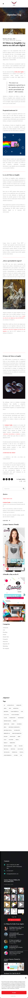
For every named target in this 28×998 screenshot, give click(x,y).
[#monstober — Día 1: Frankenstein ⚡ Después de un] (7, 904)
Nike (15, 745)
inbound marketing (17, 733)
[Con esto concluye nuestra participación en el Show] (7, 898)
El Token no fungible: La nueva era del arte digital (14, 44)
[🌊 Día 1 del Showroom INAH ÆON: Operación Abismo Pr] (21, 891)
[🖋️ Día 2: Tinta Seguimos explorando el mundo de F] (14, 911)
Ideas (5, 727)
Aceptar (14, 992)
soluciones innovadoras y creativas (11, 434)
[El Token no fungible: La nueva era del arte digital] (14, 31)
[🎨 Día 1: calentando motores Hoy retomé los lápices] (21, 911)
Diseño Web (6, 637)
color (5, 717)
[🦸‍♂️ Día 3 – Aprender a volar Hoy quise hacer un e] (7, 911)
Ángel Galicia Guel (7, 498)
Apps (10, 708)
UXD (21, 755)
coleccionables (15, 714)
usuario (16, 755)
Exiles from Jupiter (19, 71)
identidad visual (8, 730)
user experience (7, 755)
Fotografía (5, 639)
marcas (5, 742)
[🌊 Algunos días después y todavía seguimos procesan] (14, 891)
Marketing (18, 40)
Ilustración (12, 40)
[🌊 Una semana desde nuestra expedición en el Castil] (7, 891)
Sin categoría (6, 648)
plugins (20, 745)
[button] (26, 978)
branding (6, 711)
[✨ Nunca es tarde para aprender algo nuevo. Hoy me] (14, 904)
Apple (5, 708)
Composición (12, 717)
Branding (5, 632)
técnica (21, 752)
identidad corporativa (14, 727)
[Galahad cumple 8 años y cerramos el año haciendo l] (14, 898)
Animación (5, 627)
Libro (19, 736)
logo (5, 739)
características (15, 711)
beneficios (15, 708)
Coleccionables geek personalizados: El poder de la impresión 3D (16, 934)
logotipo (11, 739)
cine (22, 711)
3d (4, 705)
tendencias (14, 752)
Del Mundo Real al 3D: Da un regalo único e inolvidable (16, 928)
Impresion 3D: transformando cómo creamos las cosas (16, 952)
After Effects (10, 705)
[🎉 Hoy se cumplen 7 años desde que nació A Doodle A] (21, 904)
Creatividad (21, 717)
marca (17, 739)
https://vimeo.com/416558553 (10, 349)
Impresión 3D (6, 643)
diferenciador (7, 720)
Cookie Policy (13, 996)
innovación (12, 736)
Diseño (7, 40)
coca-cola (6, 714)
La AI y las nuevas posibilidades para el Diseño (15, 946)
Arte (4, 40)
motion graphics (8, 745)
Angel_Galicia (21, 479)
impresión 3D (7, 733)
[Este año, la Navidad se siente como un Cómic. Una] (21, 898)
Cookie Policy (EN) (8, 884)
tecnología (6, 752)
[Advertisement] (14, 672)
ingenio (5, 736)
